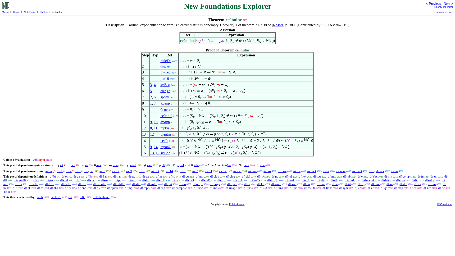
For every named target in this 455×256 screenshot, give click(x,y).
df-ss (36, 180)
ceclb (164, 141)
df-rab (347, 176)
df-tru (132, 176)
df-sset (292, 184)
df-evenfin (99, 184)
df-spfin (152, 184)
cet (70, 197)
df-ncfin (66, 184)
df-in (421, 176)
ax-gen (88, 171)
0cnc (164, 110)
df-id (348, 184)
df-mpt (129, 188)
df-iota (400, 180)
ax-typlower (376, 171)
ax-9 (129, 171)
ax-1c (296, 171)
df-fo (40, 188)
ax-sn (394, 171)
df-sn (104, 180)
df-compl (405, 176)
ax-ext (237, 171)
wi (61, 165)
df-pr (118, 180)
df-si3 (263, 188)
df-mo (199, 176)
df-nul (64, 180)
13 (152, 153)
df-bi (53, 176)
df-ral (288, 176)
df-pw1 (189, 180)
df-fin (18, 184)
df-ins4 (248, 188)
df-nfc (261, 176)
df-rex (302, 176)
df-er (358, 188)
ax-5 (102, 171)
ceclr (40, 197)
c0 (163, 165)
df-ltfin (49, 184)
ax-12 (223, 171)
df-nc (441, 188)
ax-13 (155, 171)
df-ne (275, 176)
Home (16, 12)
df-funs (278, 188)
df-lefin (33, 184)
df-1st (260, 184)
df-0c (415, 180)
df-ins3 (214, 188)
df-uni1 (206, 180)
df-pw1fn (310, 188)
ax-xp (267, 171)
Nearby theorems (443, 6)
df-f (15, 188)
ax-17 (115, 171)
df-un (434, 176)
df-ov (96, 188)
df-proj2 (215, 184)
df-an (76, 176)
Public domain (237, 204)
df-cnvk (238, 180)
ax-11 (208, 171)
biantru (165, 134)
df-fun (432, 184)
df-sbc (374, 176)
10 (156, 122)
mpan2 (165, 147)
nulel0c (165, 61)
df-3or (90, 176)
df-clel (246, 176)
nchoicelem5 (101, 197)
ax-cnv (282, 171)
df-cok (306, 180)
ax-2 (69, 171)
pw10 (164, 79)
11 (155, 128)
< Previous (433, 3)
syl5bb (165, 153)
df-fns (293, 188)
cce (262, 165)
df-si (335, 184)
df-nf (159, 176)
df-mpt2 (145, 188)
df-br (247, 184)
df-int (146, 180)
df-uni (132, 180)
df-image (231, 188)
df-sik (334, 180)
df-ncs (427, 188)
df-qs (384, 188)
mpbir (164, 128)
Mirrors (5, 12)
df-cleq (230, 176)
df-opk (160, 180)
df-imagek (368, 180)
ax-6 (183, 171)
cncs (246, 165)
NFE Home (30, 12)
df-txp (161, 188)
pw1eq (165, 72)
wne (149, 165)
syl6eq (165, 85)
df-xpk (222, 180)
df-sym (343, 188)
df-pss (49, 180)
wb (73, 165)
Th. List (44, 12)
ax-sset (311, 171)
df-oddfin (119, 184)
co (229, 165)
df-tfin (82, 184)
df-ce (7, 191)
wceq (116, 165)
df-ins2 (198, 188)
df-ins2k (255, 180)
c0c (196, 165)
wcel (133, 165)
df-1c (175, 180)
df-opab (232, 184)
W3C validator (444, 204)
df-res (417, 184)
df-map (398, 188)
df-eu (185, 176)
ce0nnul (166, 116)
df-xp (361, 184)
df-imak (290, 180)
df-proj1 (198, 184)
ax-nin (252, 171)
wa (86, 165)
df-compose (179, 188)
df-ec (371, 188)
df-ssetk (350, 180)
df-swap (276, 184)
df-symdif (20, 180)
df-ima (321, 184)
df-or (65, 176)
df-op (182, 184)
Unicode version (444, 12)
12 (152, 134)
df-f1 (27, 188)
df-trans (327, 188)
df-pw (91, 180)
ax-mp (165, 103)
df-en (413, 188)
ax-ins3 (357, 171)
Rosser (278, 25)
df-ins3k (272, 180)
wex (98, 165)
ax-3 (78, 171)
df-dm (403, 184)
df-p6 (320, 180)
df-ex (145, 176)
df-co (306, 184)
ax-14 (169, 171)
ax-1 (60, 171)
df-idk (385, 180)
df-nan (117, 176)
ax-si (326, 171)
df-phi (168, 184)
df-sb (172, 176)
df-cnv (375, 184)
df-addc (430, 180)
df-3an (103, 176)
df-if (77, 180)
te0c (82, 197)
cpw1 (180, 165)
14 (156, 147)
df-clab (214, 176)
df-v (360, 176)
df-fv (68, 188)
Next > (448, 3)
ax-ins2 (341, 171)
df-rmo (332, 176)
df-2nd (82, 188)
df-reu (317, 176)
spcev (164, 97)
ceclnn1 (56, 197)
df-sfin (136, 184)
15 (157, 153)
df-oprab (112, 188)
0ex (163, 66)
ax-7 (195, 171)
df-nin (388, 176)
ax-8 (142, 171)
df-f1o (54, 188)
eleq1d (165, 91)
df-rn (390, 184)
